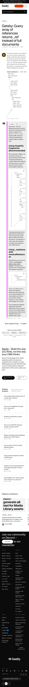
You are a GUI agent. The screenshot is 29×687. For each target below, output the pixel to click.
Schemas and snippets (19, 571)
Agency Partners (7, 638)
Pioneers (18, 563)
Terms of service (20, 620)
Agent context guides (19, 600)
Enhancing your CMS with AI (19, 596)
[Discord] (26, 671)
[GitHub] (3, 671)
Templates (18, 568)
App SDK (4, 573)
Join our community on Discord (13, 536)
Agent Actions (6, 584)
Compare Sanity (19, 603)
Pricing (17, 609)
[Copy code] (23, 170)
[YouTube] (7, 671)
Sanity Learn (19, 558)
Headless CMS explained (19, 578)
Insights (4, 571)
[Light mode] (3, 683)
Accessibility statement (19, 627)
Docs (16, 553)
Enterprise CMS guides (19, 588)
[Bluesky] (14, 671)
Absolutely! (22, 332)
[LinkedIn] (10, 671)
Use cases (5, 589)
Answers (4, 21)
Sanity (5, 348)
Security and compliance (19, 635)
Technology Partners (5, 641)
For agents (18, 611)
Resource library (20, 582)
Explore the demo (21, 377)
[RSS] (22, 671)
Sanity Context (6, 558)
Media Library (6, 555)
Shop (3, 625)
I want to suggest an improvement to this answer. (14, 336)
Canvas (4, 561)
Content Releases (7, 568)
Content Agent (6, 563)
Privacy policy (19, 617)
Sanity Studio (6, 553)
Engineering (5, 622)
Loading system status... (12, 678)
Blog (3, 620)
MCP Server (5, 566)
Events (4, 627)
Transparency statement (19, 631)
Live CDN (4, 579)
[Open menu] (25, 6)
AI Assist (5, 586)
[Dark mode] (9, 683)
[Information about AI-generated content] (17, 124)
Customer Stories (7, 635)
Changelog (5, 633)
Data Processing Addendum (20, 623)
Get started (19, 6)
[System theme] (6, 683)
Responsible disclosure (19, 640)
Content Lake (6, 576)
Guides (17, 575)
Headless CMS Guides (19, 592)
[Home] (5, 6)
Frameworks (18, 566)
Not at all (6, 332)
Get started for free (8, 377)
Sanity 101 (18, 555)
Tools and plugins (20, 561)
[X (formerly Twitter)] (18, 671)
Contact (4, 617)
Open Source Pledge (19, 644)
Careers (4, 630)
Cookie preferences (21, 648)
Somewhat (14, 332)
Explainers (18, 584)
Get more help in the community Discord (16, 390)
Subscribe (7, 541)
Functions (5, 581)
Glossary (18, 606)
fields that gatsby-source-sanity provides (15, 263)
